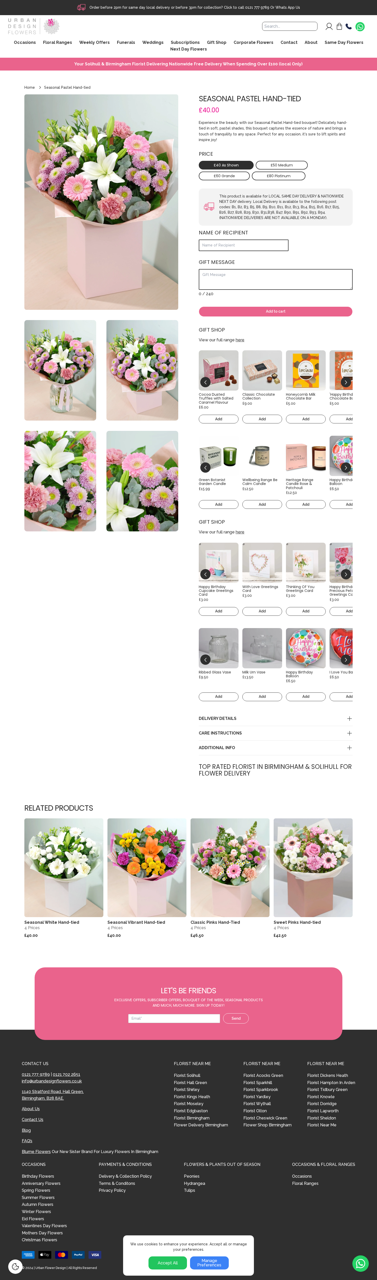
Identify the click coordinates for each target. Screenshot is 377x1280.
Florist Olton (255, 1110)
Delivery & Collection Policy (125, 1176)
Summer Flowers (38, 1197)
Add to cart (275, 311)
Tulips (189, 1190)
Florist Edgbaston (191, 1110)
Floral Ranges (305, 1183)
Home (29, 87)
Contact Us (32, 1119)
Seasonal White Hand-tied (51, 922)
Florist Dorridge (322, 1103)
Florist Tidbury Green (327, 1089)
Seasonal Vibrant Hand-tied (136, 922)
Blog (26, 1130)
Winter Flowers (36, 1211)
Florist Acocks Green (263, 1075)
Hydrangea (194, 1183)
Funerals (126, 43)
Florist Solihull (187, 1075)
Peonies (192, 1176)
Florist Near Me (321, 1125)
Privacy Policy (112, 1190)
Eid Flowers (33, 1218)
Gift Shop (216, 43)
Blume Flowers (36, 1151)
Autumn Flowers (37, 1204)
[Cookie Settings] (15, 1266)
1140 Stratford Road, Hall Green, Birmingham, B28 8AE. (53, 1095)
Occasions (302, 1176)
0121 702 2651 (66, 1074)
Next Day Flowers (188, 49)
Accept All (168, 1263)
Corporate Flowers (253, 43)
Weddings (153, 43)
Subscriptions (185, 43)
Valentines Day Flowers (44, 1225)
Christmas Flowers (39, 1239)
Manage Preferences (209, 1263)
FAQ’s (27, 1140)
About (311, 43)
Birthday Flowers (38, 1176)
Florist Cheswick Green (265, 1118)
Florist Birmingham (192, 1118)
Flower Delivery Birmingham (201, 1125)
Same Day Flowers (344, 43)
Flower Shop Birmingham (267, 1125)
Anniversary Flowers (41, 1183)
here (240, 340)
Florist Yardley (257, 1096)
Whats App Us (287, 7)
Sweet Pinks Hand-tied (297, 922)
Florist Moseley (188, 1103)
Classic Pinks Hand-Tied (215, 922)
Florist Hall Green (190, 1082)
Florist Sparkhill (257, 1082)
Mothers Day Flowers (42, 1233)
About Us (31, 1108)
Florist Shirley (187, 1089)
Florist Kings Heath (192, 1096)
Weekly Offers (94, 43)
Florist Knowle (321, 1096)
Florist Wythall (257, 1103)
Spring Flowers (36, 1190)
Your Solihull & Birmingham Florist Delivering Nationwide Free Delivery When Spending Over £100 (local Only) (188, 64)
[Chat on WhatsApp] (360, 27)
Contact (289, 43)
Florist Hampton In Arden (331, 1082)
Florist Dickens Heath (327, 1075)
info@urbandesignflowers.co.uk (52, 1081)
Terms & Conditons (117, 1183)
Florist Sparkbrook (260, 1089)
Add (218, 419)
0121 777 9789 (257, 7)
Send (236, 1018)
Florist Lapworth (323, 1110)
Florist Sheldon (321, 1118)
